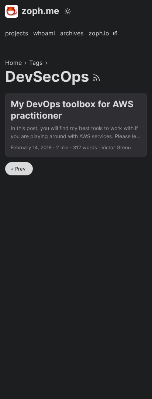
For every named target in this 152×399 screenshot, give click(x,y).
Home (13, 62)
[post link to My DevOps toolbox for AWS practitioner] (76, 125)
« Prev (19, 169)
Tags (35, 62)
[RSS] (96, 76)
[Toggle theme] (67, 11)
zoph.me (40, 11)
